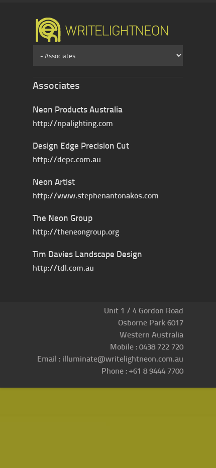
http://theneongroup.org (76, 231)
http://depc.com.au (67, 159)
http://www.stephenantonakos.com (96, 195)
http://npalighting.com (73, 123)
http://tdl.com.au (63, 267)
